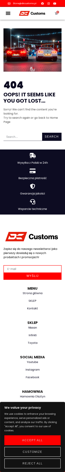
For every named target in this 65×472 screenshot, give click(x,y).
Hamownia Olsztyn (32, 396)
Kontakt (32, 308)
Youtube (32, 362)
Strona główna (32, 293)
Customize (32, 451)
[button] (8, 13)
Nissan (32, 328)
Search (52, 136)
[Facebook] (42, 3)
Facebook (32, 377)
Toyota (32, 343)
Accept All (32, 440)
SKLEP (32, 301)
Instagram (32, 370)
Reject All (33, 463)
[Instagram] (48, 3)
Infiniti (33, 335)
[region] (32, 437)
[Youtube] (54, 3)
